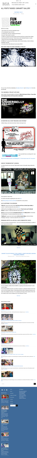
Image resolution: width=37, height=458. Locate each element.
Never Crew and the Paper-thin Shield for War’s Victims (8, 332)
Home (11, 389)
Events (20, 256)
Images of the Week (13, 395)
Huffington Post (29, 87)
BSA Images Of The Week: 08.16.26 (5, 377)
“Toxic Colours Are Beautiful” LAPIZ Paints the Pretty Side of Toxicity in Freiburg (12, 354)
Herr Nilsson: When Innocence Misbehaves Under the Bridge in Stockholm (11, 320)
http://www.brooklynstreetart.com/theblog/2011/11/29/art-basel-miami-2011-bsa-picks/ (18, 158)
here (20, 198)
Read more (18, 247)
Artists (23, 13)
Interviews (11, 393)
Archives (11, 401)
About (11, 391)
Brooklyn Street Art (20, 87)
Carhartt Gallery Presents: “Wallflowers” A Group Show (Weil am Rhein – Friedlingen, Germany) (18, 254)
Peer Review (12, 397)
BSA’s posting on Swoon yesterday (9, 200)
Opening (28, 256)
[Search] (35, 384)
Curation (11, 399)
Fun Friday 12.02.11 (18, 12)
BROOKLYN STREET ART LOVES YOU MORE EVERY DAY (20, 3)
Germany (25, 256)
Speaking (11, 403)
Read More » (6, 323)
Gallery (22, 256)
